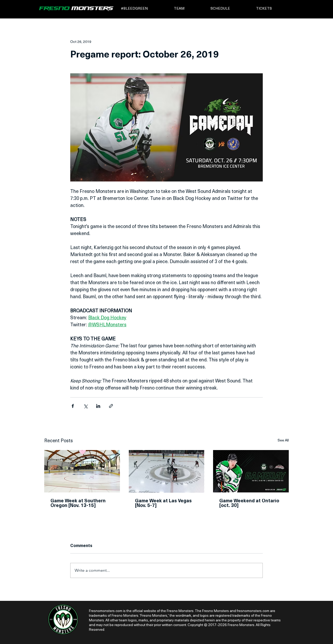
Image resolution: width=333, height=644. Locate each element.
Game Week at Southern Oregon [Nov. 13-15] (78, 503)
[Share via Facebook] (72, 406)
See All (283, 441)
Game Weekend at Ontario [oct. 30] (249, 503)
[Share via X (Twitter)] (85, 406)
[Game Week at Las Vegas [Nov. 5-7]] (166, 471)
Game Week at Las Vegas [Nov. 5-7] (163, 503)
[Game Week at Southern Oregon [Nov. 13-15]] (82, 471)
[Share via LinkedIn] (98, 406)
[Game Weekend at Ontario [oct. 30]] (251, 471)
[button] (143, 8)
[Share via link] (110, 406)
